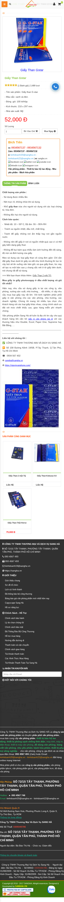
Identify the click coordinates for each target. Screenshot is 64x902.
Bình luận (33, 183)
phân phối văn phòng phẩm (45, 735)
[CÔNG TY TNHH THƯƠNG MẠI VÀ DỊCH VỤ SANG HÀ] (31, 4)
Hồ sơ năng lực (12, 607)
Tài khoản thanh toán (14, 654)
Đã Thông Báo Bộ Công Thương (19, 631)
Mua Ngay (49, 131)
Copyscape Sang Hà (14, 603)
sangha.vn (42, 158)
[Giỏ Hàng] (59, 4)
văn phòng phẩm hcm (44, 768)
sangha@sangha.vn (14, 360)
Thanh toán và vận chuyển (17, 645)
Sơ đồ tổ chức (11, 585)
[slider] (11, 85)
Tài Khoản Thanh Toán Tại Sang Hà (21, 663)
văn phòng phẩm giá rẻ (22, 768)
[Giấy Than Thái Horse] (17, 499)
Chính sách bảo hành (14, 618)
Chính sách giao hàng (15, 649)
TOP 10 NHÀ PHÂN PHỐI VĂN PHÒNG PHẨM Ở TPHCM (26, 899)
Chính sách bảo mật (14, 627)
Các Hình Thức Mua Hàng (17, 658)
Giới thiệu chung (12, 580)
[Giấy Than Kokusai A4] (46, 452)
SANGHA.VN (21, 886)
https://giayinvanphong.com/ (17, 365)
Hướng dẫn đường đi (14, 640)
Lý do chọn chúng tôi (14, 622)
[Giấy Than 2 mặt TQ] (17, 452)
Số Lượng (9, 126)
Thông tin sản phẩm (15, 183)
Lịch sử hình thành (13, 589)
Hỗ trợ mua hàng (12, 636)
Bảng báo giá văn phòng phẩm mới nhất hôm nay (27, 598)
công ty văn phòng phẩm (37, 765)
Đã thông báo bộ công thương (18, 594)
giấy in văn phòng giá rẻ (40, 319)
